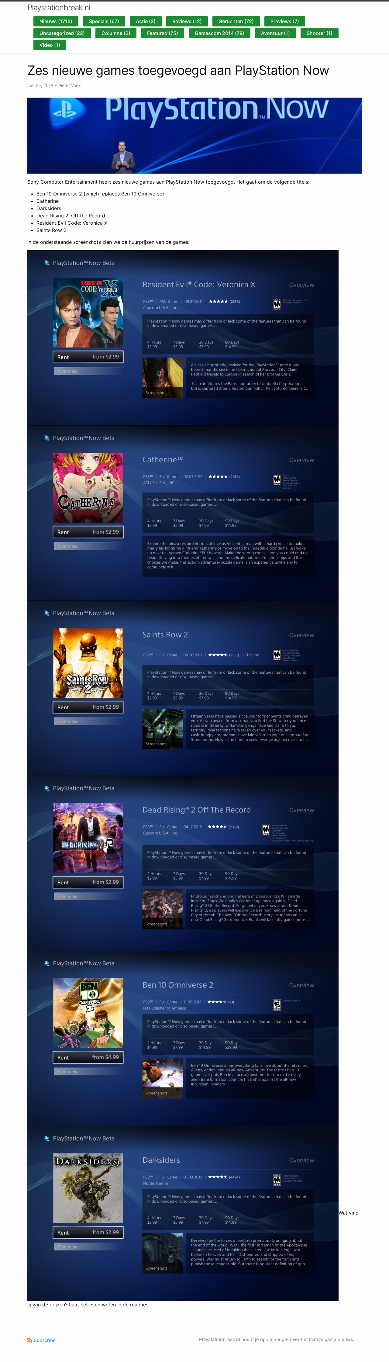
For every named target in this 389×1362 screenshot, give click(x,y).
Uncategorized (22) (62, 33)
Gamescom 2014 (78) (219, 33)
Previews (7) (284, 21)
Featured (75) (162, 33)
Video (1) (50, 45)
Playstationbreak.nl (58, 7)
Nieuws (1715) (56, 21)
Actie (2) (146, 21)
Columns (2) (116, 33)
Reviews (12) (187, 21)
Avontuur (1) (275, 33)
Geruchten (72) (236, 21)
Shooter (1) (319, 33)
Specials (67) (104, 21)
